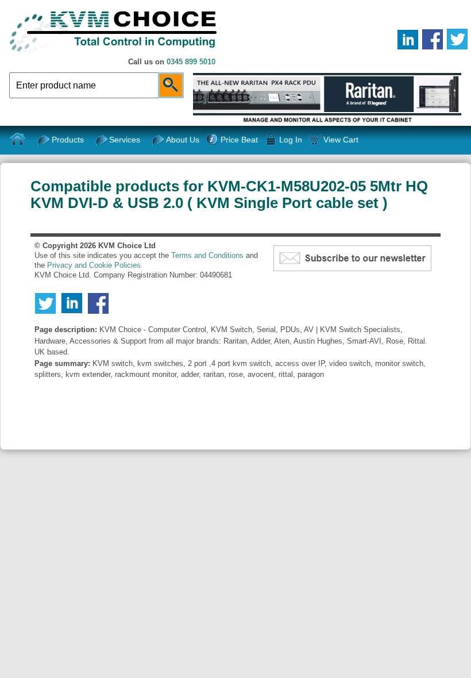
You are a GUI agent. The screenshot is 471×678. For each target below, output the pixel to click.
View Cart (340, 139)
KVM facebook (432, 39)
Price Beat (239, 139)
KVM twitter (457, 39)
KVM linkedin (407, 39)
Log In (290, 139)
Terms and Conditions (207, 255)
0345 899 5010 (191, 61)
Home (17, 139)
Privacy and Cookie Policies (94, 265)
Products (68, 139)
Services (124, 139)
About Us (182, 139)
